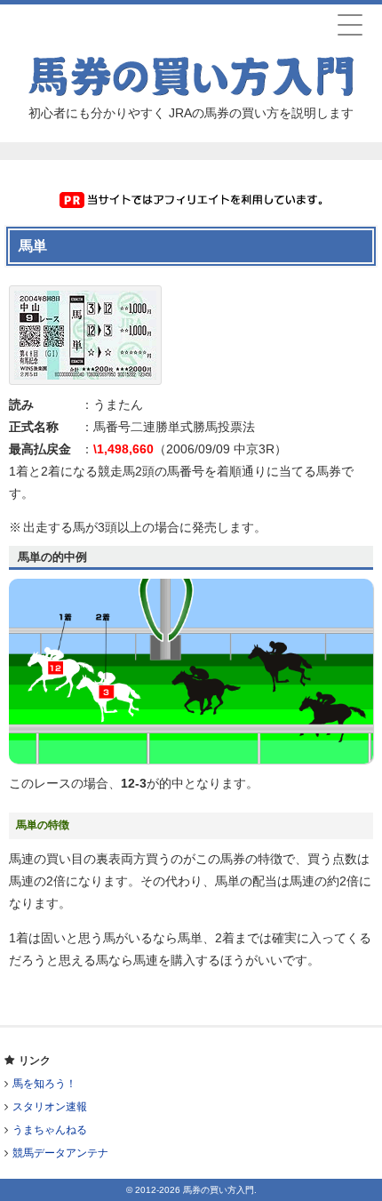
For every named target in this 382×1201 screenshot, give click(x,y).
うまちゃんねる (49, 1130)
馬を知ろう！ (44, 1083)
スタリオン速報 (49, 1107)
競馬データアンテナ (60, 1153)
